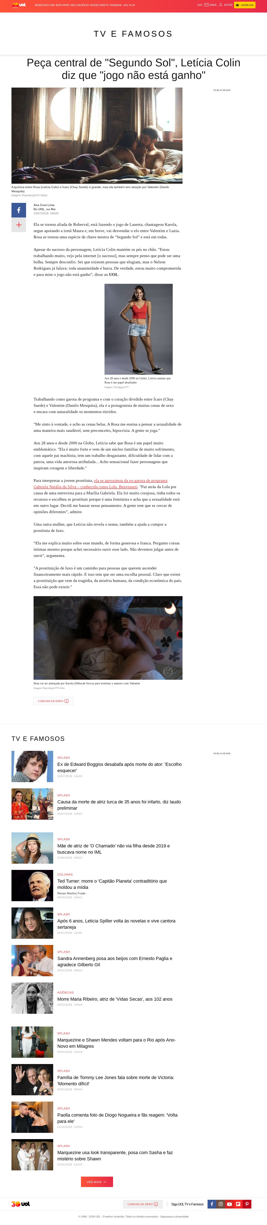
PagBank (116, 5)
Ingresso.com (44, 5)
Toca (228, 16)
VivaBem (161, 16)
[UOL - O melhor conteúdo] (18, 5)
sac (200, 5)
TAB (212, 16)
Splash (134, 16)
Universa (147, 16)
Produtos (15, 16)
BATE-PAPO (62, 5)
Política (69, 16)
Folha (109, 16)
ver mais (94, 1182)
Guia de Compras (246, 16)
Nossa (204, 16)
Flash (28, 16)
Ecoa (178, 16)
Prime (219, 16)
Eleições (40, 16)
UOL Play (129, 5)
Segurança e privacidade (174, 1216)
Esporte (121, 16)
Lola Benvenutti (123, 486)
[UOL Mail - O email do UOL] (210, 5)
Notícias (55, 16)
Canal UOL (190, 16)
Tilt (171, 16)
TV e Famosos (133, 33)
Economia (96, 16)
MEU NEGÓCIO (80, 5)
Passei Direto (99, 5)
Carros (82, 16)
